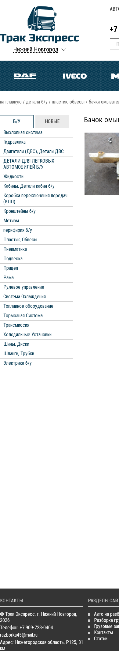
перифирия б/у (17, 230)
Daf (25, 76)
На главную (11, 102)
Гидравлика (14, 142)
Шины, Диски (16, 344)
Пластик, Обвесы (68, 102)
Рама (8, 277)
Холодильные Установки (27, 334)
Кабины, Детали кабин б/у (29, 186)
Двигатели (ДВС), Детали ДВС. (34, 151)
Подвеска (13, 259)
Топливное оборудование (28, 306)
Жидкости (13, 176)
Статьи (100, 639)
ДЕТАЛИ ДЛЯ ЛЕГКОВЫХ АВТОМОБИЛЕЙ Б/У (28, 164)
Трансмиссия (16, 325)
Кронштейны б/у (19, 211)
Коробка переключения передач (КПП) (35, 199)
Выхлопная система (22, 132)
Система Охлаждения (24, 296)
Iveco (75, 76)
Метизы (11, 221)
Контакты (103, 632)
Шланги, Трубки (18, 353)
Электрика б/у (17, 363)
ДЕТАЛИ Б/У (37, 102)
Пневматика (15, 249)
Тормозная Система (23, 315)
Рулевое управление (23, 287)
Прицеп (10, 268)
